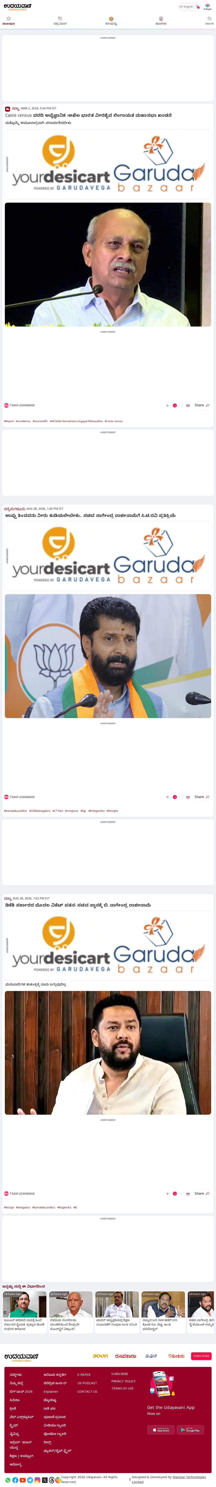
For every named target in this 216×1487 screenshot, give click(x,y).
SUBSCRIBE (201, 1357)
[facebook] (15, 1480)
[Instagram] (37, 1480)
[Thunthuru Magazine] (176, 1356)
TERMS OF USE (122, 1389)
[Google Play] (190, 1429)
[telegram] (30, 1480)
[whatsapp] (8, 1480)
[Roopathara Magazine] (125, 1356)
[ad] (110, 164)
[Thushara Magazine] (151, 1356)
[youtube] (22, 1480)
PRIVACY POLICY (123, 1382)
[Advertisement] (108, 70)
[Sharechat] (58, 1480)
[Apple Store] (160, 1429)
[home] (17, 7)
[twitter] (45, 1480)
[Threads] (52, 1480)
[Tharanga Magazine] (100, 1356)
